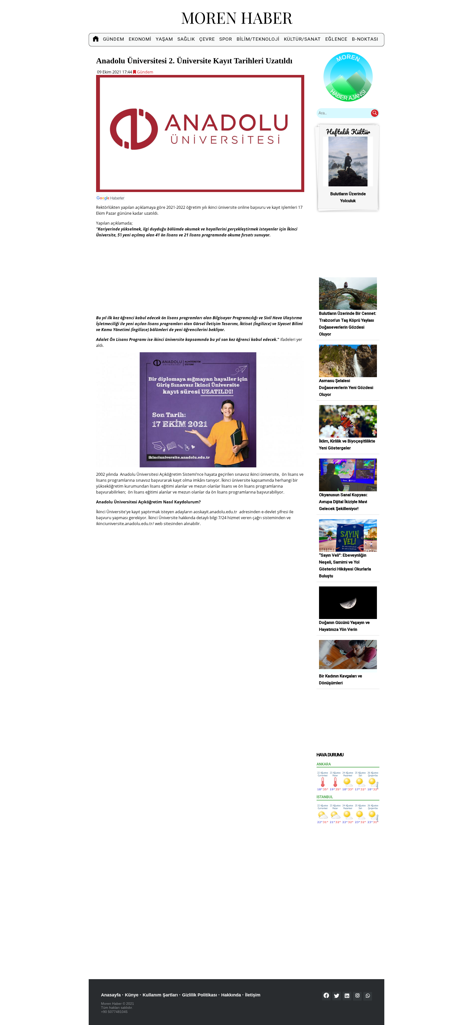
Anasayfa (111, 994)
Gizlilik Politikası (199, 994)
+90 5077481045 (114, 1012)
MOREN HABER (236, 17)
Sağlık (186, 39)
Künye (131, 994)
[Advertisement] (200, 276)
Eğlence (336, 39)
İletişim (252, 994)
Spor (225, 39)
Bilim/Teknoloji (257, 39)
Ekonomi (140, 39)
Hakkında (231, 994)
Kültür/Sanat (302, 39)
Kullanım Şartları (160, 994)
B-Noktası (365, 39)
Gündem (113, 39)
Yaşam (164, 39)
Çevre (207, 39)
